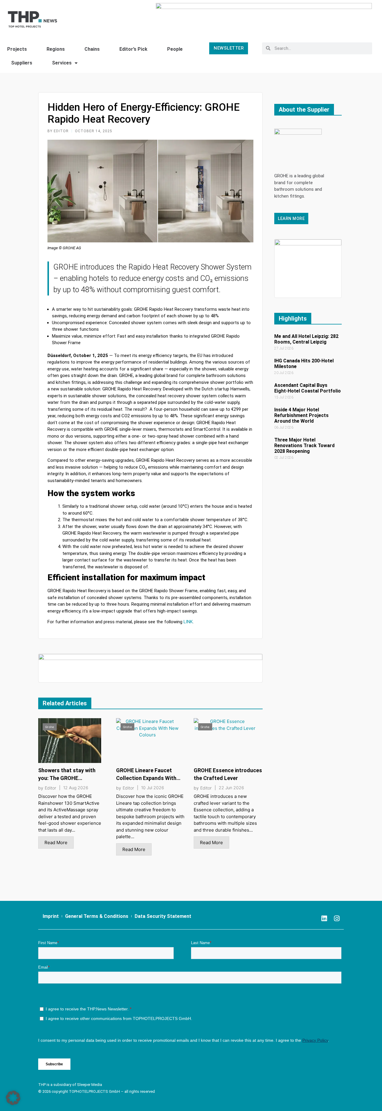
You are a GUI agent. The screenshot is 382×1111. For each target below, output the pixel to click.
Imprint (51, 916)
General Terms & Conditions (96, 916)
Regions (56, 49)
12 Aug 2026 (75, 788)
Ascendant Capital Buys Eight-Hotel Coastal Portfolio (307, 388)
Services (62, 63)
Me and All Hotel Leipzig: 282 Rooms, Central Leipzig (306, 339)
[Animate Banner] (264, 16)
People (175, 49)
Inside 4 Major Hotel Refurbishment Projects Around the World (301, 415)
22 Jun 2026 (231, 788)
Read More (55, 842)
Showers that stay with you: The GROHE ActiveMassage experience (71, 778)
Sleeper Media (89, 1084)
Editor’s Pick (133, 49)
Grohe (49, 727)
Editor (50, 788)
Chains (92, 49)
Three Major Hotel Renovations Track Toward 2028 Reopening (304, 445)
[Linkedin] (324, 918)
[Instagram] (336, 918)
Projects (17, 49)
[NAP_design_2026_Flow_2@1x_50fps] (308, 268)
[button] (13, 1098)
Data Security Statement (163, 916)
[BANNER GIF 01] (150, 668)
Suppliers (21, 63)
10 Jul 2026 (152, 788)
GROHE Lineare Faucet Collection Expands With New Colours (146, 778)
